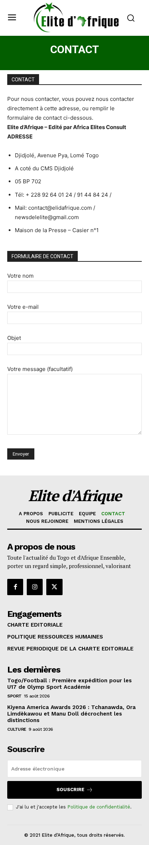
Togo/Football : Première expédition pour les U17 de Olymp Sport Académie (69, 683)
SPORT (14, 696)
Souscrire (70, 789)
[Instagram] (35, 587)
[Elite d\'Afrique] (76, 17)
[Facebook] (15, 587)
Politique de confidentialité (98, 807)
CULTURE (16, 729)
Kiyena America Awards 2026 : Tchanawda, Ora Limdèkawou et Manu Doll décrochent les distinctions (71, 714)
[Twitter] (54, 587)
